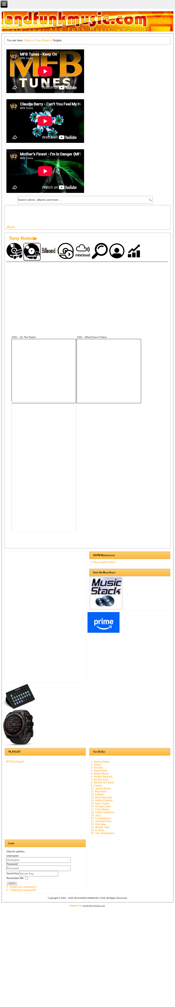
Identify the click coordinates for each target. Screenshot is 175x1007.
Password (12, 864)
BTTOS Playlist (15, 761)
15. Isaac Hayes (100, 803)
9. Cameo (96, 785)
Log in (12, 883)
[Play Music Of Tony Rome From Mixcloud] (83, 251)
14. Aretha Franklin (102, 800)
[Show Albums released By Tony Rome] (14, 251)
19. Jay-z (96, 815)
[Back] (11, 227)
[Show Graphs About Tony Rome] (134, 251)
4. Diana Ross (99, 770)
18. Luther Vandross (102, 812)
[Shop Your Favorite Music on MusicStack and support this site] (106, 607)
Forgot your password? (23, 890)
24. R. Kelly (97, 830)
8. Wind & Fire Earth (102, 782)
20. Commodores (101, 818)
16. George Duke (101, 806)
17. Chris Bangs (100, 809)
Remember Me (15, 877)
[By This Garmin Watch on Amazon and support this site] (19, 744)
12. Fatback (97, 794)
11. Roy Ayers (99, 791)
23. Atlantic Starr (100, 827)
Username (12, 855)
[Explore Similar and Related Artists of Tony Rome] (100, 251)
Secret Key (13, 873)
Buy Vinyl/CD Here (104, 562)
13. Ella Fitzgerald (101, 797)
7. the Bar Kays (99, 779)
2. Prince (96, 764)
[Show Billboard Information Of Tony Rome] (49, 251)
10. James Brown (101, 788)
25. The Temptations (102, 833)
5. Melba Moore (100, 773)
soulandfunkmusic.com (94, 905)
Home (27, 40)
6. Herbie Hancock (101, 776)
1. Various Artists (100, 761)
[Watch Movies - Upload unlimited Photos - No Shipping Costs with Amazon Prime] (104, 631)
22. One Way (98, 824)
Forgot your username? (23, 886)
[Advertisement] (84, 217)
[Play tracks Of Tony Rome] (66, 251)
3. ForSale (97, 767)
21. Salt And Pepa (101, 821)
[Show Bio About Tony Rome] (117, 251)
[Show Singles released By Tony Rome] (32, 252)
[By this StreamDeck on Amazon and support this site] (19, 708)
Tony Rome (42, 40)
